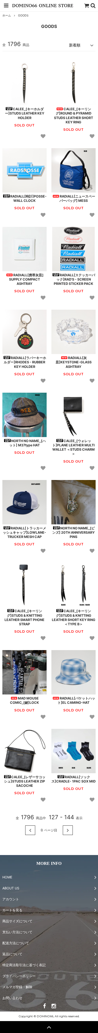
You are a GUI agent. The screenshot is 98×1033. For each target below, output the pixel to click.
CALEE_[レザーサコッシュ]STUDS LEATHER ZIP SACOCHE (24, 781)
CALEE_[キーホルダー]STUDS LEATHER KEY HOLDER (24, 113)
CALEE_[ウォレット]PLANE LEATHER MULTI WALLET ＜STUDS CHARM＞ (73, 447)
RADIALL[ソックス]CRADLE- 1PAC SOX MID (73, 779)
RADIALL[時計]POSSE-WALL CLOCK (28, 198)
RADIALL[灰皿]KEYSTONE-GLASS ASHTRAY (74, 362)
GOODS (23, 15)
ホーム (6, 15)
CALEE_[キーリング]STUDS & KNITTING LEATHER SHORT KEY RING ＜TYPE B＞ (73, 617)
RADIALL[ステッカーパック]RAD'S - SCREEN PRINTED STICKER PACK (74, 279)
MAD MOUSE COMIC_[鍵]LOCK (24, 700)
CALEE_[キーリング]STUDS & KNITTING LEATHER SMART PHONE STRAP (24, 617)
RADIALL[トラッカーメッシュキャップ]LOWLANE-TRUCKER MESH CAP (24, 532)
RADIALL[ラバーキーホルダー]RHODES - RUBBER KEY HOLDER (25, 362)
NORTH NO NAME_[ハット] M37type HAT (27, 443)
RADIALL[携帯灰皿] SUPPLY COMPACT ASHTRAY (26, 279)
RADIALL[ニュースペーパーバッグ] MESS (77, 198)
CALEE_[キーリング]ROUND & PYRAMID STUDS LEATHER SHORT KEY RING (73, 115)
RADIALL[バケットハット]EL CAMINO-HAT (76, 700)
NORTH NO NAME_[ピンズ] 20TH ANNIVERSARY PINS (73, 532)
